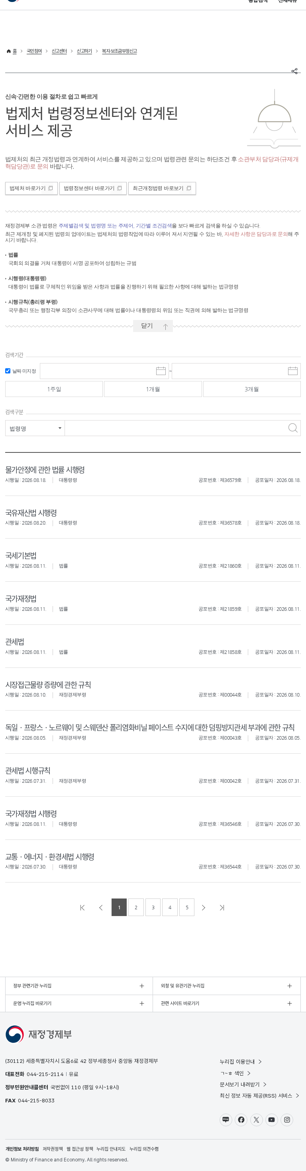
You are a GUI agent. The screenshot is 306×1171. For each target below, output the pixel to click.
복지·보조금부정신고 (119, 51)
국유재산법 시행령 (31, 512)
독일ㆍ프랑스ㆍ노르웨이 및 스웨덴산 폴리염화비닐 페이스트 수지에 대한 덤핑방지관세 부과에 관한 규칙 (149, 727)
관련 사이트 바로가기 (180, 1003)
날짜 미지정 (24, 371)
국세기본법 (20, 555)
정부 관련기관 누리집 (32, 986)
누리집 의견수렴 (144, 1149)
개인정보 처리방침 (22, 1149)
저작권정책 (53, 1149)
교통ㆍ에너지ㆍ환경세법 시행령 (49, 856)
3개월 (252, 389)
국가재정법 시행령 (31, 813)
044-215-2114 (45, 1074)
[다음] (204, 907)
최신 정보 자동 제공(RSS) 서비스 (256, 1095)
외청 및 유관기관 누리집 (182, 986)
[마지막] (222, 907)
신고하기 (84, 51)
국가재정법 (20, 598)
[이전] (101, 907)
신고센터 (59, 51)
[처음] (83, 907)
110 (76, 1087)
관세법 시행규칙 (27, 770)
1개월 (153, 389)
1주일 (54, 389)
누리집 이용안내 (237, 1061)
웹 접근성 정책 (80, 1149)
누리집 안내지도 (111, 1149)
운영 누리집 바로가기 (32, 1003)
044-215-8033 (36, 1100)
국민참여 (34, 51)
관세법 (14, 641)
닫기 (147, 325)
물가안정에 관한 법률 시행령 (44, 469)
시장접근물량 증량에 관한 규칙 (48, 684)
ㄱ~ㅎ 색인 (232, 1073)
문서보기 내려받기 (240, 1084)
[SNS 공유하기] (294, 71)
